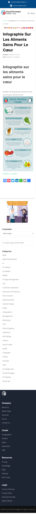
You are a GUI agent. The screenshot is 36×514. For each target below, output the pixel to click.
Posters (5, 340)
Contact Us (6, 423)
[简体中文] (30, 27)
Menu (32, 13)
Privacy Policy (7, 493)
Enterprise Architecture (11, 292)
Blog (3, 470)
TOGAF (5, 357)
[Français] (13, 27)
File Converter (7, 296)
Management (7, 316)
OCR (4, 324)
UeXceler (5, 361)
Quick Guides (7, 344)
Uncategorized (8, 369)
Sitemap (5, 473)
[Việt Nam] (28, 27)
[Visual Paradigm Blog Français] (11, 13)
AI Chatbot (6, 267)
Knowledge (6, 466)
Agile (4, 255)
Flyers (4, 442)
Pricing (4, 462)
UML (4, 365)
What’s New (6, 411)
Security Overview (8, 497)
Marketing (6, 320)
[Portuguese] (24, 27)
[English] (7, 27)
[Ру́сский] (26, 27)
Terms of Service (8, 489)
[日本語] (19, 27)
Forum (4, 419)
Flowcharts (6, 446)
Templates (17, 57)
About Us (5, 407)
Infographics (9, 57)
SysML (4, 349)
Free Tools (6, 477)
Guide (4, 308)
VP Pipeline (6, 377)
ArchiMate (6, 271)
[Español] (9, 27)
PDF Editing (6, 336)
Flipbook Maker (8, 300)
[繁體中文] (32, 27)
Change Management (10, 279)
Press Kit (5, 415)
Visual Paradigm (8, 373)
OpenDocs (6, 332)
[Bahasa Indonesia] (17, 27)
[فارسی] (11, 27)
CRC (4, 283)
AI (3, 263)
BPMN (4, 275)
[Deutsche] (5, 27)
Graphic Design (8, 304)
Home (5, 21)
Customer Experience (10, 288)
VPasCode (6, 381)
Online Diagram (8, 328)
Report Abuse (7, 501)
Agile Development (9, 259)
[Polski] (22, 27)
